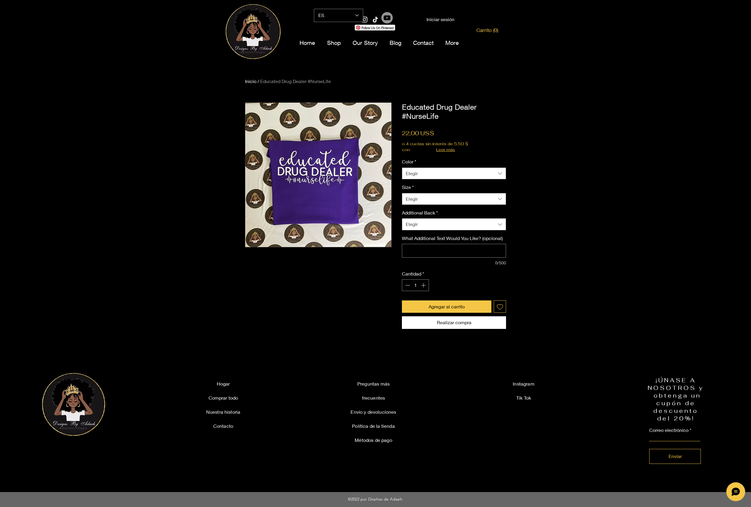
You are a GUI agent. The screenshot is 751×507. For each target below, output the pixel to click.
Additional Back (420, 212)
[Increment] (424, 285)
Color (409, 161)
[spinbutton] (415, 285)
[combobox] (454, 173)
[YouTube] (397, 30)
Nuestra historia (223, 412)
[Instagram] (339, 30)
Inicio (250, 81)
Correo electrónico (669, 430)
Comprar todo (223, 397)
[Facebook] (354, 30)
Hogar (223, 383)
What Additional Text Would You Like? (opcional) (452, 238)
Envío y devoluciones (373, 412)
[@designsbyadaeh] (364, 19)
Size (408, 187)
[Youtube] (387, 17)
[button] (484, 30)
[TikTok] (411, 30)
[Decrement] (407, 285)
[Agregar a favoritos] (500, 306)
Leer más (445, 149)
